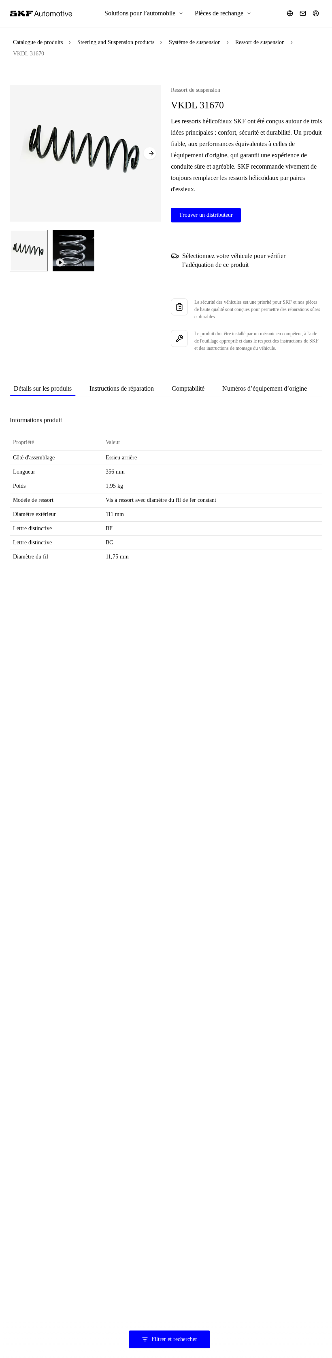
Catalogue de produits (38, 42)
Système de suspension (195, 42)
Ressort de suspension (260, 42)
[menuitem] (144, 13)
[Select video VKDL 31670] (73, 250)
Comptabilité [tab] (188, 388)
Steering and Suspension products (115, 42)
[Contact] (302, 13)
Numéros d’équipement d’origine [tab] (264, 388)
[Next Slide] (149, 153)
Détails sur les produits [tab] (43, 388)
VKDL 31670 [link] (28, 54)
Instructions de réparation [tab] (121, 388)
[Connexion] (315, 13)
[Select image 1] (29, 250)
